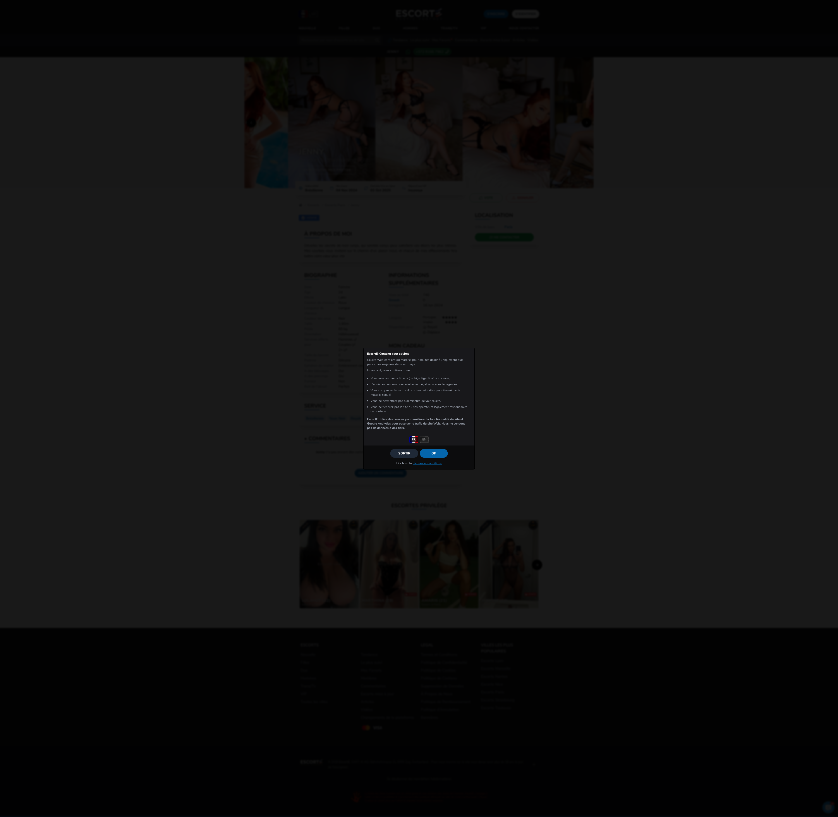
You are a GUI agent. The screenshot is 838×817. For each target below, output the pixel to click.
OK (433, 453)
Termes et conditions (427, 463)
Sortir (404, 453)
